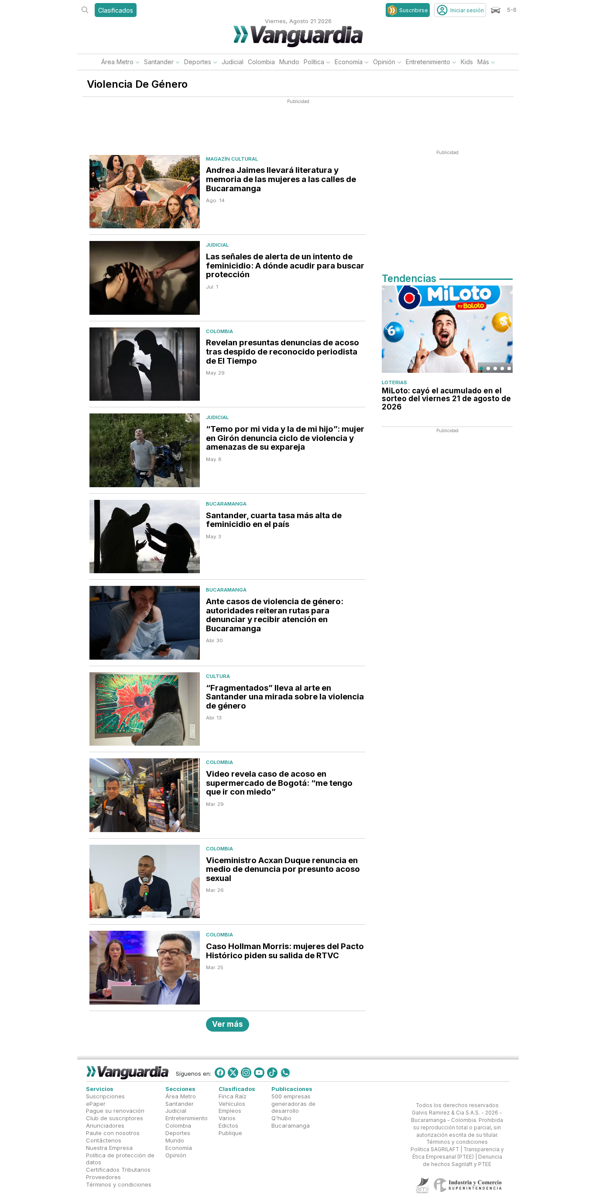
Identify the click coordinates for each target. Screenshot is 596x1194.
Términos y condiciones (118, 1184)
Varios (227, 1118)
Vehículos (232, 1103)
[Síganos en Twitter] (233, 1072)
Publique (230, 1132)
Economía (349, 61)
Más (483, 61)
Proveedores (103, 1176)
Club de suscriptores (114, 1118)
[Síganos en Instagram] (246, 1072)
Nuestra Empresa (109, 1147)
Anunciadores (105, 1125)
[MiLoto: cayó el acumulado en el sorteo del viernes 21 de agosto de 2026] (447, 329)
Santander (159, 61)
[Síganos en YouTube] (259, 1072)
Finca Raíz (233, 1095)
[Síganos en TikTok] (272, 1072)
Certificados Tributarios (118, 1169)
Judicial (232, 61)
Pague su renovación (115, 1110)
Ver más (227, 1024)
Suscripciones (105, 1095)
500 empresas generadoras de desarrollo (293, 1103)
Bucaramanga (226, 504)
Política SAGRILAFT (435, 1149)
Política (314, 61)
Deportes (197, 61)
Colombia (261, 61)
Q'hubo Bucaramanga (290, 1122)
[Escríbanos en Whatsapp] (285, 1072)
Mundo (289, 61)
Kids (467, 61)
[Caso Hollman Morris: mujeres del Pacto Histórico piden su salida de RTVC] (144, 968)
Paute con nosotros (113, 1132)
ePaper (96, 1103)
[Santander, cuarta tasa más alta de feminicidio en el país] (144, 537)
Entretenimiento (428, 61)
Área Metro (117, 61)
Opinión (384, 61)
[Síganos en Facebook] (220, 1072)
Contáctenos (103, 1140)
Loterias (394, 382)
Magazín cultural (232, 159)
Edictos (228, 1125)
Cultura (218, 676)
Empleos (230, 1110)
